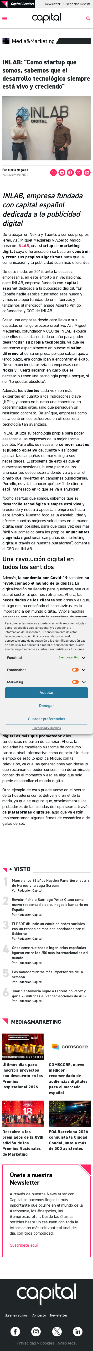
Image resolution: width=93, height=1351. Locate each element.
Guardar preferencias (46, 719)
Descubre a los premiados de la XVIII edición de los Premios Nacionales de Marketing (22, 1143)
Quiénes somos (16, 1315)
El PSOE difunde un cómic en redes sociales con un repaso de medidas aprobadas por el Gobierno (48, 929)
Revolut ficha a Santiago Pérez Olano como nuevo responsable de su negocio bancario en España (50, 905)
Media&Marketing (36, 1022)
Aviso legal (67, 1343)
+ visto (20, 870)
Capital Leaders (22, 4)
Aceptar (47, 692)
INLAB (23, 246)
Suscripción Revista (77, 4)
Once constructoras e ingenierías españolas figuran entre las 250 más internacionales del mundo (50, 953)
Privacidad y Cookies (46, 728)
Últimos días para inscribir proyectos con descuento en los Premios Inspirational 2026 (22, 1076)
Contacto (39, 1315)
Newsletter (52, 4)
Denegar (46, 705)
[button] (5, 19)
